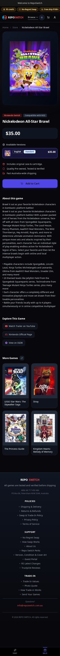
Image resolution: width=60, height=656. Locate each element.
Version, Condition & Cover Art (31, 554)
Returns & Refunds (31, 511)
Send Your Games (31, 594)
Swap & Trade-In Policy (31, 515)
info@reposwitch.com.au (30, 605)
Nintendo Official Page (20, 334)
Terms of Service (30, 523)
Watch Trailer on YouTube (22, 326)
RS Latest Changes (30, 563)
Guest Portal (31, 559)
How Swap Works (31, 541)
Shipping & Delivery (31, 506)
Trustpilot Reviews (31, 567)
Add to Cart (32, 183)
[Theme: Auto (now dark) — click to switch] (42, 17)
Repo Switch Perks (31, 550)
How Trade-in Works (31, 590)
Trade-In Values (31, 581)
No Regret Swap (31, 537)
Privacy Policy (31, 519)
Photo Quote (31, 585)
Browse (31, 17)
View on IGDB (16, 342)
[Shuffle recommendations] (22, 358)
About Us (31, 546)
